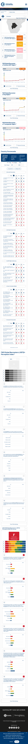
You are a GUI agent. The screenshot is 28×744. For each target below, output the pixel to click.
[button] (8, 175)
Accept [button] (16, 741)
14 (23, 175)
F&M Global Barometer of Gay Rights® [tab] (13, 157)
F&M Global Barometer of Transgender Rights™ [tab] (22, 158)
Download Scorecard (14, 347)
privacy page (11, 738)
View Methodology (14, 88)
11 (16, 175)
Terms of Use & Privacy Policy (12, 731)
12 (18, 175)
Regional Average (21, 86)
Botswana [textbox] (9, 16)
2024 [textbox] (11, 359)
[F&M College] (20, 716)
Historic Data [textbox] (12, 12)
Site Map (19, 731)
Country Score (8, 86)
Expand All (10, 168)
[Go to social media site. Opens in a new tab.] (9, 728)
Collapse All (17, 168)
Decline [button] (11, 741)
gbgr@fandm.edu (14, 725)
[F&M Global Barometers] (7, 4)
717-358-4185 (14, 721)
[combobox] (17, 12)
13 (21, 175)
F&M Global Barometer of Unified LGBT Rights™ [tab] (5, 158)
